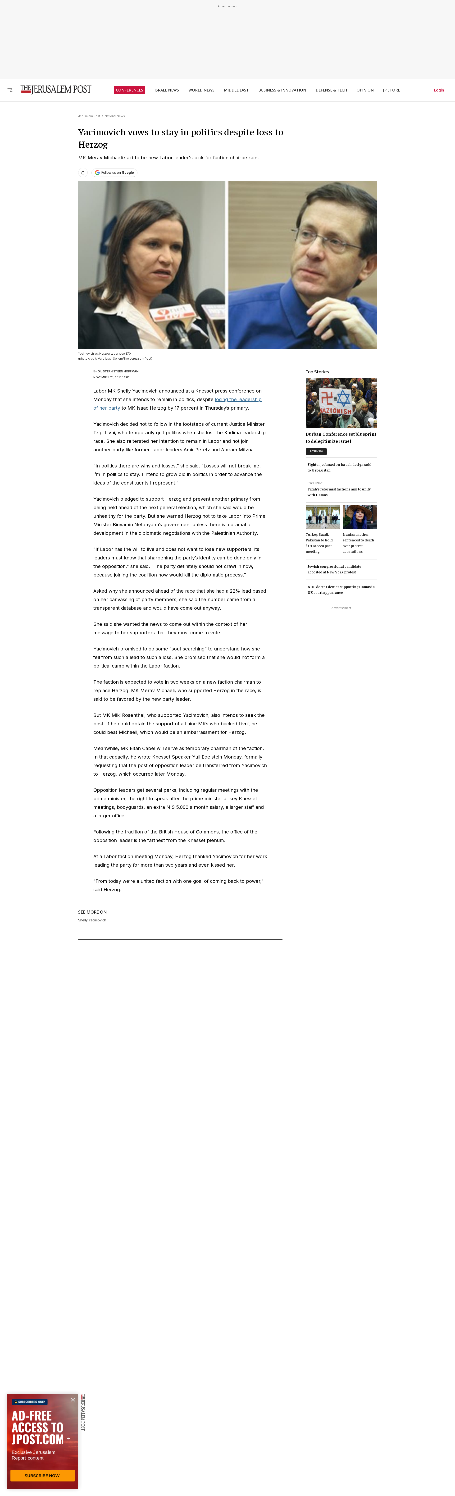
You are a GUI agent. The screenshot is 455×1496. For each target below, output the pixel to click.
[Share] (83, 172)
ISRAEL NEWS (167, 90)
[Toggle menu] (10, 90)
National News (115, 116)
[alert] (42, 1441)
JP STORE (391, 90)
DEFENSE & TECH (331, 90)
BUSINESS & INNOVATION (282, 90)
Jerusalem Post (89, 116)
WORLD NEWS (201, 90)
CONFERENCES (129, 90)
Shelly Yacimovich (92, 920)
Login (439, 90)
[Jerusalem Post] (52, 90)
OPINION (365, 90)
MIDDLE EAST (236, 90)
